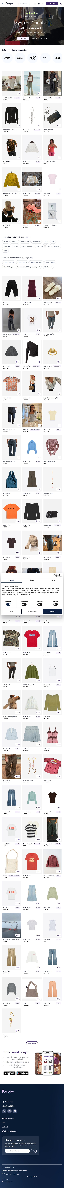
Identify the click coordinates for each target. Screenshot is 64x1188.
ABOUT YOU (36, 366)
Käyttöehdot (5, 1179)
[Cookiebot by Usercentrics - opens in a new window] (55, 575)
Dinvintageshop (34, 429)
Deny (11, 611)
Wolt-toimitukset (9, 1131)
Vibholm (36, 129)
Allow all (52, 611)
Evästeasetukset (32, 1177)
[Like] (18, 93)
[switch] (24, 604)
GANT (5, 250)
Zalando (57, 525)
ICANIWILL (56, 246)
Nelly (53, 242)
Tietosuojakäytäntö (7, 1182)
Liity (34, 1151)
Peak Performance (27, 246)
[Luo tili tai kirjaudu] (42, 3)
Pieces (16, 246)
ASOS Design (36, 242)
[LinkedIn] (9, 1111)
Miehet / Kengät (8, 267)
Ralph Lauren (25, 242)
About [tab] (53, 580)
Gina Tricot (15, 334)
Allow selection (32, 611)
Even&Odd (40, 246)
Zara (37, 98)
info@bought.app (21, 1171)
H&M (48, 246)
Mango (6, 242)
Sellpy (37, 1003)
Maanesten (56, 366)
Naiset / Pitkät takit (36, 262)
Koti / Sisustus (48, 267)
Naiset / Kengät (22, 262)
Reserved (14, 242)
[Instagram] (4, 1111)
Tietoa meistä (8, 1118)
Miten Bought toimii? (38, 38)
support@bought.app (12, 1174)
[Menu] (38, 3)
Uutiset (5, 1127)
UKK (3, 1123)
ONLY (46, 242)
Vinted (16, 98)
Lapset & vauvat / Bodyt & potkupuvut (28, 267)
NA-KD (57, 98)
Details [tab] (32, 580)
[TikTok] (15, 1111)
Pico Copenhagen (13, 875)
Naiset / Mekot (50, 262)
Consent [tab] (11, 580)
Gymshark (7, 246)
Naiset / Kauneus (9, 262)
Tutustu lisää (32, 1043)
